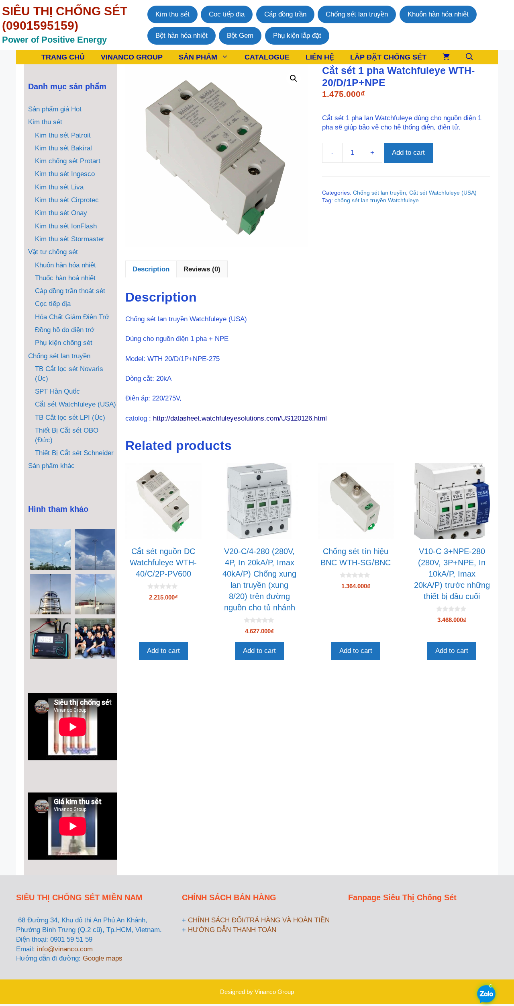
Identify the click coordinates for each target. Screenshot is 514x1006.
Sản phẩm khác (51, 466)
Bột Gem (240, 35)
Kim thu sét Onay (61, 213)
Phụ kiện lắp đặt (297, 35)
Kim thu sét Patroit (63, 135)
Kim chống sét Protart (67, 161)
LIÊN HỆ (320, 57)
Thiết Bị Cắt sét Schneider (74, 453)
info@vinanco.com (65, 949)
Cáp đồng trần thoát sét (70, 291)
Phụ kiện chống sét (63, 343)
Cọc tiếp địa (227, 14)
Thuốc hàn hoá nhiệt (65, 278)
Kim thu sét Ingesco (65, 174)
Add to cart (408, 152)
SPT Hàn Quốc (57, 391)
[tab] (151, 269)
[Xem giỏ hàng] (446, 57)
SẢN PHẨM (198, 57)
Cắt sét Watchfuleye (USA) (443, 193)
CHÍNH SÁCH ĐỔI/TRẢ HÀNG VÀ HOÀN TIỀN (259, 920)
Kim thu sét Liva (59, 187)
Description (151, 269)
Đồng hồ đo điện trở (64, 330)
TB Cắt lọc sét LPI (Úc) (70, 417)
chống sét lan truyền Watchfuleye (377, 200)
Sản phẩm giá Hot (55, 109)
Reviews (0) (202, 269)
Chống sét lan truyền (357, 14)
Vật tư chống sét (53, 252)
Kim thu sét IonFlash (66, 226)
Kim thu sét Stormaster (69, 239)
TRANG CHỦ (63, 57)
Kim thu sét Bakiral (63, 148)
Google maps (102, 958)
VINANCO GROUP (132, 57)
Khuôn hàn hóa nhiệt (438, 14)
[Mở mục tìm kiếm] (469, 57)
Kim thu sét (172, 14)
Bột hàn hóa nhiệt (181, 35)
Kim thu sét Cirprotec (67, 200)
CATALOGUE (267, 57)
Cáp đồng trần (285, 14)
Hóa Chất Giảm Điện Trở (72, 317)
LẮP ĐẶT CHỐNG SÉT (388, 57)
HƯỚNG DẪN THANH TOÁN (232, 930)
